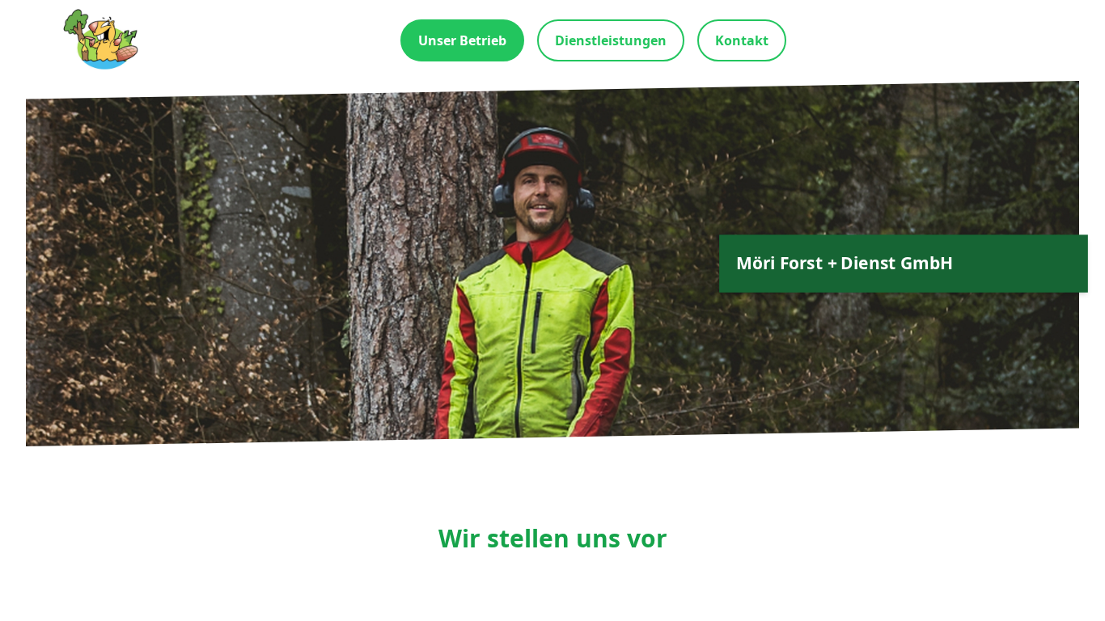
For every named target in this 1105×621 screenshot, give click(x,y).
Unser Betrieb (462, 40)
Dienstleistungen (611, 40)
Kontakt (741, 40)
